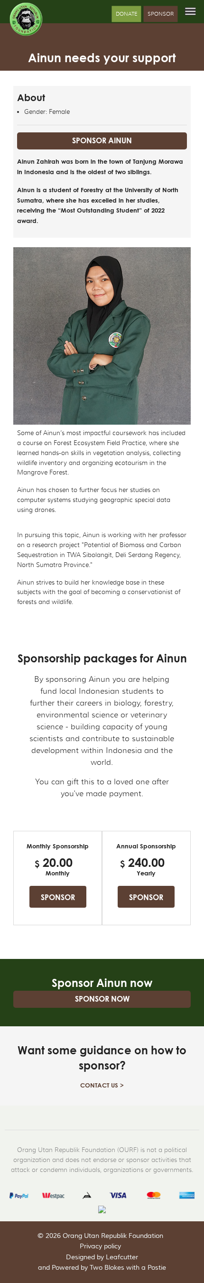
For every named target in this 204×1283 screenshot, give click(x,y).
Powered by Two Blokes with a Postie (109, 1268)
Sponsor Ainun (102, 140)
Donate (126, 13)
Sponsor (161, 13)
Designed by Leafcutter (102, 1257)
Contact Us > (102, 1085)
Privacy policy (100, 1246)
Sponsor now (102, 999)
